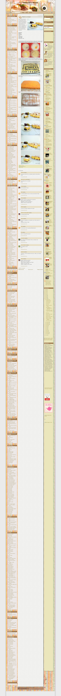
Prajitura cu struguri (10, 590)
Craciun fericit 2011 (10, 642)
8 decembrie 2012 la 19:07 (24, 235)
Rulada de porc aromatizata (11, 42)
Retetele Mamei (48, 272)
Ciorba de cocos (48, 315)
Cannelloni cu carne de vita (11, 117)
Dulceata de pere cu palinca (11, 157)
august (47, 325)
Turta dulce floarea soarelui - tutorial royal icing (50, 197)
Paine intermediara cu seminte (12, 458)
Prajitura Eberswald (10, 509)
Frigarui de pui (10, 314)
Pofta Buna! (47, 70)
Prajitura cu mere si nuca (11, 581)
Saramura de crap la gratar (11, 299)
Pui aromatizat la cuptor (11, 328)
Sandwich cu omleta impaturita (12, 113)
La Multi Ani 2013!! (48, 300)
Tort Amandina (10, 620)
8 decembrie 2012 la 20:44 (24, 242)
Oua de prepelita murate (11, 69)
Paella (9, 438)
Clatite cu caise (10, 613)
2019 (46, 290)
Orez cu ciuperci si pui (11, 249)
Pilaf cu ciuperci (10, 250)
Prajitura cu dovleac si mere (49, 273)
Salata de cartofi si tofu (11, 81)
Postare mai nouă (21, 269)
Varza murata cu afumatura (11, 415)
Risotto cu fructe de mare (11, 439)
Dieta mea (9, 647)
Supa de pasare (10, 223)
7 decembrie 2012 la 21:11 (24, 204)
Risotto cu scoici (10, 440)
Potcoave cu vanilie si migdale (12, 508)
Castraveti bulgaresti (10, 148)
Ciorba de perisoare (10, 207)
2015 (46, 295)
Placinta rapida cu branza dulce (12, 527)
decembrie (47, 299)
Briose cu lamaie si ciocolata (11, 470)
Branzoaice (9, 469)
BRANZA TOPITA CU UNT (50, 203)
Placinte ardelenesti (10, 507)
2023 (46, 289)
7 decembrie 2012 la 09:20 (24, 183)
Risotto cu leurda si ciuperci (11, 252)
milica (22, 226)
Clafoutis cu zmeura (10, 549)
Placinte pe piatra (10, 462)
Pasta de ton (9, 41)
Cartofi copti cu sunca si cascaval (12, 234)
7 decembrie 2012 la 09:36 (24, 189)
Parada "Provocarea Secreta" (12, 660)
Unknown (22, 172)
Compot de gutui (10, 153)
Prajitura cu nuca (10, 586)
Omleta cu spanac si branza (11, 65)
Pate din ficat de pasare (11, 19)
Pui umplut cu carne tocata (11, 335)
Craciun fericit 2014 (10, 644)
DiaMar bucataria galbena (25, 212)
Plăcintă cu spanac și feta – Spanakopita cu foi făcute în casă (49, 95)
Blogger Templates (20, 688)
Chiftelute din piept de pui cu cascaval (51, 191)
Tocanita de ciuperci (10, 262)
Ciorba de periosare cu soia (11, 206)
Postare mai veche (40, 269)
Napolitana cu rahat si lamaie (12, 558)
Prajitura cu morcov (10, 510)
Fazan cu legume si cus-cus (11, 285)
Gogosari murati (10, 158)
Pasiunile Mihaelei (48, 174)
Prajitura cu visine (10, 591)
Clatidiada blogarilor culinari (11, 641)
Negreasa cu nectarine (11, 559)
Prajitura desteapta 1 (10, 593)
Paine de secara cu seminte (11, 456)
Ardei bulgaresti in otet (11, 146)
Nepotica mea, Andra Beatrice (12, 659)
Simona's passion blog (49, 168)
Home (23, 12)
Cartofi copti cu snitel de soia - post (50, 265)
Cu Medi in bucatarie (48, 101)
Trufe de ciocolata (10, 607)
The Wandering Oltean (49, 257)
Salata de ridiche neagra (11, 90)
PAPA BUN (47, 91)
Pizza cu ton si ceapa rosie (11, 142)
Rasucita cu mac (10, 512)
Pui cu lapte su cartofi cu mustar (12, 330)
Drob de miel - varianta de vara (12, 363)
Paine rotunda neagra (11, 460)
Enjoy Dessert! (48, 107)
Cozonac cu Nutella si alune (49, 166)
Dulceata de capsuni (10, 155)
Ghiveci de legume (10, 243)
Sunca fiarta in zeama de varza (12, 20)
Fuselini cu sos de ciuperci (11, 120)
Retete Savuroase (48, 282)
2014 (46, 296)
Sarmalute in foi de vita (11, 258)
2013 (46, 297)
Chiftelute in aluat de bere (11, 239)
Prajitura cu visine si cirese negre (12, 592)
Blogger (33, 687)
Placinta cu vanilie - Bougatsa (12, 526)
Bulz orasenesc (10, 233)
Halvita (9, 556)
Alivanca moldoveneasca (50, 170)
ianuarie (47, 333)
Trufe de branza (10, 45)
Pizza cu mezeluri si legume (11, 135)
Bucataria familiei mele (49, 85)
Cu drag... (9, 645)
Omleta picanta (10, 68)
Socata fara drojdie (10, 182)
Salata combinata (10, 76)
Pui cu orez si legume (48, 249)
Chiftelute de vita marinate (11, 422)
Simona (22, 218)
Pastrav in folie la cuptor (11, 297)
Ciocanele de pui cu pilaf (11, 309)
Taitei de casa (10, 21)
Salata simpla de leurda (11, 94)
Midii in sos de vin (10, 437)
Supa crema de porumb (11, 220)
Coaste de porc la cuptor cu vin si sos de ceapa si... (49, 311)
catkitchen (22, 251)
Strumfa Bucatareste (48, 251)
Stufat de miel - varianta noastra (12, 369)
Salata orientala (10, 93)
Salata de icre (10, 87)
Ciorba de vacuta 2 (10, 212)
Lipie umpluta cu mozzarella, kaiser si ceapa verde (49, 308)
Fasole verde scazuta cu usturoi (12, 242)
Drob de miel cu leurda (11, 364)
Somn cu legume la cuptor (11, 300)
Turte (8, 463)
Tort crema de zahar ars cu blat (12, 622)
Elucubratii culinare (48, 275)
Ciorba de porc (10, 210)
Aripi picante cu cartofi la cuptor (12, 307)
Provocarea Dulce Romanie (11, 676)
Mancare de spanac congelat (12, 246)
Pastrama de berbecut (11, 367)
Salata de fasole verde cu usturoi (12, 86)
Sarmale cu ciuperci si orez (11, 253)
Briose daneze (10, 471)
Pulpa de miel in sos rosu (11, 368)
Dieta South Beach (10, 646)
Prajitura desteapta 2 (10, 594)
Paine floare (9, 457)
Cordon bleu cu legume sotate (12, 313)
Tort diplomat (9, 626)
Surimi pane (9, 44)
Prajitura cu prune (10, 589)
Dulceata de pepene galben (11, 156)
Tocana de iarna (10, 167)
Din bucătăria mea (48, 147)
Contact (30, 12)
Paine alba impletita (10, 452)
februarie (47, 332)
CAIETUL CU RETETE (48, 73)
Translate (50, 28)
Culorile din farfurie (48, 283)
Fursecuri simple (10, 555)
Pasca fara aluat (10, 506)
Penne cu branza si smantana (12, 123)
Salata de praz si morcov (11, 89)
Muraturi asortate (10, 161)
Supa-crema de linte (10, 225)
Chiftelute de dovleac (10, 238)
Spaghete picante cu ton (11, 127)
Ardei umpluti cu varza (11, 147)
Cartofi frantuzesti (10, 237)
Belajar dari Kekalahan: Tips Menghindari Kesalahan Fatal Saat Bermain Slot (49, 109)
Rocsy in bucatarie (48, 79)
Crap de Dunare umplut (11, 293)
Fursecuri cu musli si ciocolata (49, 270)
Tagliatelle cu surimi (10, 442)
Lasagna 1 (9, 121)
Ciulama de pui (10, 310)
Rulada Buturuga (10, 596)
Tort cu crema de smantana (11, 623)
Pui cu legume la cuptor (11, 331)
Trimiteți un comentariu (21, 268)
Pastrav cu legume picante (11, 296)
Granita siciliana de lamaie (50, 75)
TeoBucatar (47, 248)
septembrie (47, 324)
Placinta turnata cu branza (11, 528)
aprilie (47, 330)
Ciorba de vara (10, 216)
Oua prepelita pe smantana (11, 70)
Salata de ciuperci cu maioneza (12, 84)
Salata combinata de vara (11, 77)
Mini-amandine (10, 557)
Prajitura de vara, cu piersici (50, 176)
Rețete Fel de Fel (48, 135)
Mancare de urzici (10, 248)
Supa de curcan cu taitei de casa (12, 221)
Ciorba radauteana (10, 219)
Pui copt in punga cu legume (11, 329)
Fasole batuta (10, 74)
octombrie (47, 323)
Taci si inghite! (10, 259)
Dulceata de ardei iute (11, 154)
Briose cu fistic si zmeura (50, 81)
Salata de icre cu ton (10, 88)
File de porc (9, 17)
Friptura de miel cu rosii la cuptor (12, 365)
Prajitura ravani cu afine (11, 595)
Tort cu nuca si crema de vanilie (12, 625)
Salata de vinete (10, 91)
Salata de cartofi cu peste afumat (12, 80)
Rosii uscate (9, 163)
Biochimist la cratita (24, 179)
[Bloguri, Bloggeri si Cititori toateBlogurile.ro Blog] (48, 422)
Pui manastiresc (10, 334)
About (27, 12)
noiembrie (47, 322)
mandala (22, 186)
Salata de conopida (10, 85)
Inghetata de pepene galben (11, 633)
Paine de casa (10, 455)
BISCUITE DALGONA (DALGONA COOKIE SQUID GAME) (49, 123)
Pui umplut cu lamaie (10, 336)
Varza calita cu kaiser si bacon (12, 414)
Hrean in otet (9, 159)
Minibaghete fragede (10, 451)
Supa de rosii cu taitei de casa (12, 224)
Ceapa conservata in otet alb (11, 150)
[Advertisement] (30, 13)
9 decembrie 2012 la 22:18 (24, 256)
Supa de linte (50, 231)
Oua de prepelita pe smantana (12, 280)
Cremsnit (9, 552)
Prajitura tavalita (10, 511)
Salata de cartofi (10, 79)
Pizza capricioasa (10, 133)
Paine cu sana (10, 453)
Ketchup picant (10, 160)
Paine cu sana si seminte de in (12, 454)
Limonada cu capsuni (11, 180)
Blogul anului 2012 (10, 639)
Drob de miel (9, 362)
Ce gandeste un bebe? (11, 640)
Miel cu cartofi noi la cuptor (11, 366)
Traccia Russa (10, 513)
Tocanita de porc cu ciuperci (11, 410)
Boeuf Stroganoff (10, 420)
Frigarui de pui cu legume (11, 315)
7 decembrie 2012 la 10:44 (24, 195)
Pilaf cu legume (10, 251)
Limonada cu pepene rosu (11, 181)
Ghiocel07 (47, 125)
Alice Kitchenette (48, 263)
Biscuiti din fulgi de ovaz (11, 468)
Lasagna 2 (9, 122)
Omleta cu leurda (10, 64)
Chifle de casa (10, 449)
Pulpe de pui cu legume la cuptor (12, 339)
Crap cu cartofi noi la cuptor (11, 292)
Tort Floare (9, 621)
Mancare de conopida (11, 245)
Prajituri (22, 167)
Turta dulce (9, 608)
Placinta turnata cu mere (11, 529)
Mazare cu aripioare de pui (11, 321)
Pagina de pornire (30, 269)
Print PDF (22, 165)
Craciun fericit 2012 (10, 643)
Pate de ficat (9, 18)
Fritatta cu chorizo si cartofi (11, 51)
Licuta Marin (23, 238)
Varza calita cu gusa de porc (11, 413)
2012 (46, 298)
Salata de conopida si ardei (11, 164)
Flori (21, 232)
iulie (46, 326)
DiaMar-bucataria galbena (49, 201)
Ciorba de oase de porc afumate (12, 205)
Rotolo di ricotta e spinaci (11, 126)
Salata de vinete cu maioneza (12, 92)
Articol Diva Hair (10, 638)
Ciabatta (9, 450)
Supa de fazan (10, 222)
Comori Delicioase (48, 195)
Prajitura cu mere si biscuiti (50, 149)
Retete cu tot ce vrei (48, 284)
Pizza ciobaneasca (10, 134)
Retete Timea (47, 165)
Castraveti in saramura (11, 149)
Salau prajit (9, 298)
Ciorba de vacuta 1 (10, 211)
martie (47, 331)
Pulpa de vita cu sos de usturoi (12, 427)
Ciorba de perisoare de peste (12, 209)
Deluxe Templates (27, 688)
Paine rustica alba (10, 461)
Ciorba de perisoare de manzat (12, 208)
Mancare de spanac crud (11, 247)
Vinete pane (9, 46)
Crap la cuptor (10, 294)
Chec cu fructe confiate (11, 472)
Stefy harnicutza (48, 189)
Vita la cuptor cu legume (11, 430)
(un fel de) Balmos (10, 274)
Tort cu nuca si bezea (10, 624)
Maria (22, 192)
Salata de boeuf (10, 78)
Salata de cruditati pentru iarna (12, 165)
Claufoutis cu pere (10, 550)
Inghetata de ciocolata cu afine (12, 632)
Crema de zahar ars (10, 551)
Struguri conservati (10, 166)
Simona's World (30, 2)
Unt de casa (9, 22)
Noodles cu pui (10, 322)
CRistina (22, 206)
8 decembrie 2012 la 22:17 (24, 249)
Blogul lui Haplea (48, 121)
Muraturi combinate (10, 162)
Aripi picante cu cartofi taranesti (12, 308)
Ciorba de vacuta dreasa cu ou (12, 213)
